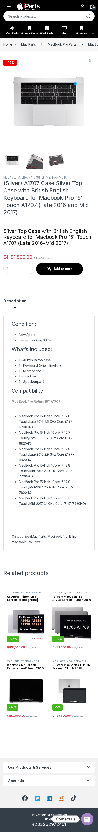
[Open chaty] (87, 819)
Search (88, 16)
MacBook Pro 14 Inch (24, 594)
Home (7, 44)
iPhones (81, 33)
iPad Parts (47, 33)
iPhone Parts (29, 33)
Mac (64, 33)
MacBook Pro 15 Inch (31, 177)
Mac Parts (12, 33)
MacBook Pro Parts (62, 44)
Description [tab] (14, 301)
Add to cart (63, 269)
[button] (90, 61)
